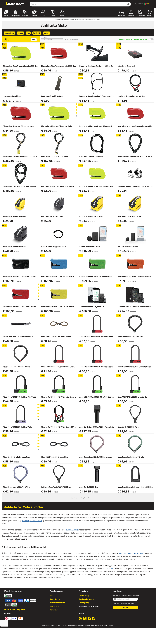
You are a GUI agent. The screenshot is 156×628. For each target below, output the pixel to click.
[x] (85, 618)
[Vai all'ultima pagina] (89, 497)
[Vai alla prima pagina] (67, 497)
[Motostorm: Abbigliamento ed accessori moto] (16, 4)
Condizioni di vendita (86, 599)
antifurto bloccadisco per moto (131, 553)
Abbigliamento (15, 15)
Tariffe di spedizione (57, 602)
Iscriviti (125, 607)
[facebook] (93, 618)
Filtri (7, 39)
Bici (44, 15)
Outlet (62, 15)
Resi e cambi (54, 606)
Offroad (34, 15)
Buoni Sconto (55, 599)
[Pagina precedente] (72, 497)
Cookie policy (84, 602)
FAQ (51, 595)
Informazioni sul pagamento (14, 609)
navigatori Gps (108, 568)
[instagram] (80, 618)
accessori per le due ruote (32, 520)
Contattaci (54, 609)
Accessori (25, 15)
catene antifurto (72, 529)
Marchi (53, 15)
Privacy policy (84, 595)
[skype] (89, 618)
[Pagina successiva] (84, 497)
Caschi (6, 15)
